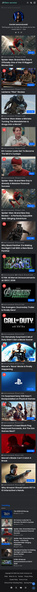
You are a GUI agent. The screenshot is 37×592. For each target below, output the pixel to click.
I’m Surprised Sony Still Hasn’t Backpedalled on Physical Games (18, 397)
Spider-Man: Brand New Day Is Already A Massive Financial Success (16, 183)
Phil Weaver (20, 275)
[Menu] (35, 3)
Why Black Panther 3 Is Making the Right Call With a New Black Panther (17, 248)
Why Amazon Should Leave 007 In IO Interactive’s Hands (18, 489)
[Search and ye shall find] (31, 3)
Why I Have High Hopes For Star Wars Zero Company (17, 548)
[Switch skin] (28, 3)
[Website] (16, 32)
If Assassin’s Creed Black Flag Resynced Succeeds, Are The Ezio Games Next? (18, 428)
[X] (18, 32)
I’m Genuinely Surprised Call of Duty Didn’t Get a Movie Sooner (17, 338)
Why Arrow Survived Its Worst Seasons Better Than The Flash (17, 518)
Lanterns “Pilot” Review (13, 92)
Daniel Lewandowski (18, 24)
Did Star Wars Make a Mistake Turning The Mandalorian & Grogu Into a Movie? (16, 121)
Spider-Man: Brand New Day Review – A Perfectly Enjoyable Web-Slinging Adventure (16, 216)
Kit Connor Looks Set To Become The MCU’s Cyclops (17, 152)
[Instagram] (21, 32)
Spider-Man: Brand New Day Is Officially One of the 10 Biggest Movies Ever (16, 62)
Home (5, 7)
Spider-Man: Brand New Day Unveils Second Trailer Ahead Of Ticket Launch (17, 579)
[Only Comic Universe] (9, 2)
